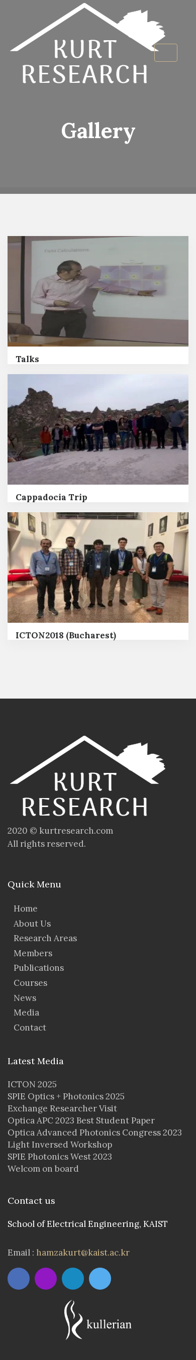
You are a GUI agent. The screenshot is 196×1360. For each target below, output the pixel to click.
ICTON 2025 (32, 1084)
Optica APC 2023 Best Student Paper (81, 1120)
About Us (32, 923)
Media (26, 1012)
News (25, 997)
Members (33, 953)
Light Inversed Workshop (60, 1144)
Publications (39, 967)
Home (26, 908)
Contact (30, 1027)
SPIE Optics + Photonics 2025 (66, 1096)
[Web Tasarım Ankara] (98, 1319)
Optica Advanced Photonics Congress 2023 (95, 1132)
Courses (30, 982)
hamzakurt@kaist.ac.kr (83, 1252)
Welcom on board (43, 1168)
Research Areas (45, 938)
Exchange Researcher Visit (62, 1108)
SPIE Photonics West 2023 (60, 1156)
